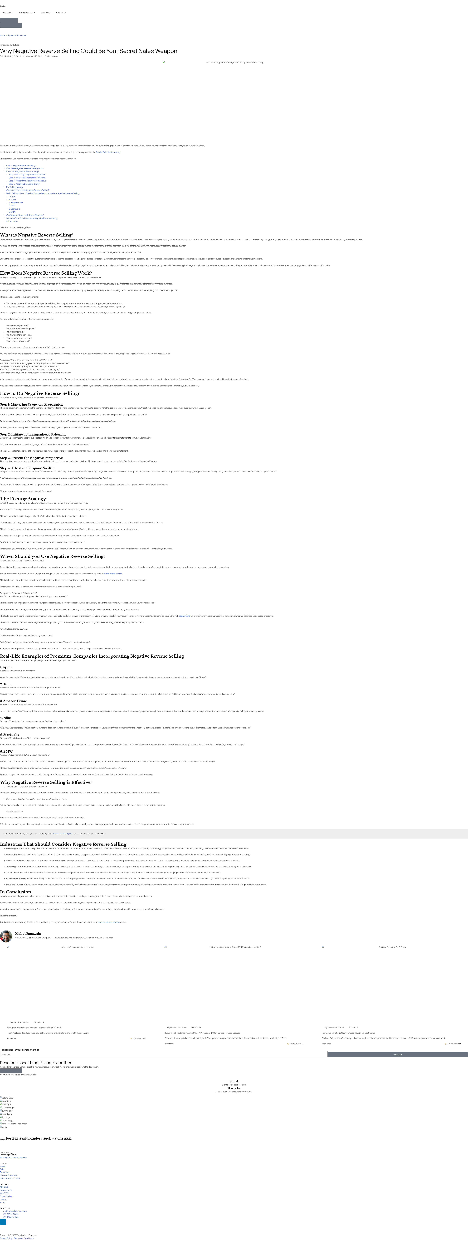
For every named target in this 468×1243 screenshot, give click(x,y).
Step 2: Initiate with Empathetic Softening (27, 177)
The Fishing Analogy (15, 187)
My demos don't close (16, 35)
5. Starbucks (14, 209)
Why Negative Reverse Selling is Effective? (25, 215)
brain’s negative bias (113, 573)
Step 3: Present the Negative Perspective (27, 180)
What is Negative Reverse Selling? (21, 165)
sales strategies (63, 834)
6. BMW (12, 212)
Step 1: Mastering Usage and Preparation (27, 174)
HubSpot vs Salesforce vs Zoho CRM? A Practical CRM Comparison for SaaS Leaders (202, 1033)
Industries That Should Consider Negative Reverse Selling (31, 218)
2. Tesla (12, 199)
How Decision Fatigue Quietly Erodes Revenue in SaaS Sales (348, 1033)
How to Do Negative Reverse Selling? (22, 171)
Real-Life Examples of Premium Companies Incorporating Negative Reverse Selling (42, 193)
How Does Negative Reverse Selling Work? (25, 168)
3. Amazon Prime (16, 202)
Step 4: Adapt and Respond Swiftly (24, 184)
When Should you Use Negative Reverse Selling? (27, 190)
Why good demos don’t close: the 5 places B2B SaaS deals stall (35, 1027)
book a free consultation (109, 922)
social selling (184, 616)
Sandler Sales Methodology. (108, 152)
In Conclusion (12, 221)
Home (2, 35)
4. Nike (12, 205)
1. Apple (12, 196)
